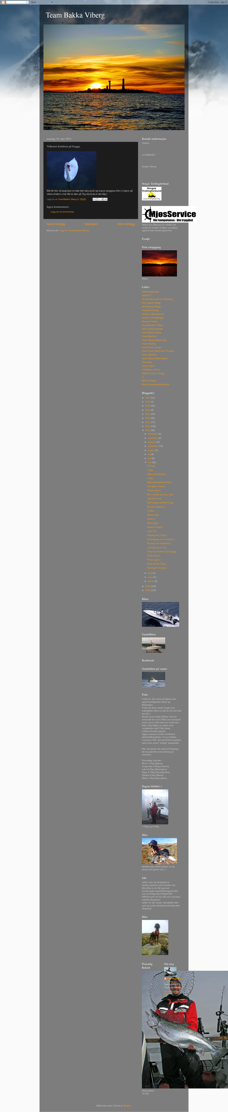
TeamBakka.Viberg (174, 980)
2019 (148, 402)
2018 (148, 406)
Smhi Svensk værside (152, 329)
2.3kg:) (150, 511)
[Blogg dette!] (97, 199)
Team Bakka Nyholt (151, 332)
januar (151, 581)
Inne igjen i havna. (156, 486)
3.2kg (150, 478)
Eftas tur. (151, 519)
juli (149, 454)
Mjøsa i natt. (153, 515)
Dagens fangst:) (155, 527)
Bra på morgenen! (156, 507)
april (150, 573)
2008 (148, 590)
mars (150, 577)
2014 (148, 414)
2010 (148, 430)
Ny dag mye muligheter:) (159, 543)
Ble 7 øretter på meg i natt (160, 494)
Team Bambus (149, 336)
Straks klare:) (153, 555)
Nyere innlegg (56, 224)
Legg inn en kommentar (62, 212)
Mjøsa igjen (153, 523)
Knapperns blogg (150, 310)
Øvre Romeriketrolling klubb (155, 384)
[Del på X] (100, 199)
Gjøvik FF (147, 295)
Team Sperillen (149, 355)
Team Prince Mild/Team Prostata (158, 351)
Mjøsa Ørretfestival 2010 (159, 482)
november (153, 438)
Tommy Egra (148, 366)
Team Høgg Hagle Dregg (154, 340)
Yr (143, 377)
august (151, 450)
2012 (148, 422)
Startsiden (91, 224)
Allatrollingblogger (150, 292)
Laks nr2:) (152, 531)
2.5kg (150, 470)
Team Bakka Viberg (75, 15)
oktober (152, 442)
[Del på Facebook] (103, 199)
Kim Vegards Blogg (151, 303)
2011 (148, 426)
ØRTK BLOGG (149, 381)
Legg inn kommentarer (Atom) (74, 230)
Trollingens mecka (151, 369)
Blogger (127, 1106)
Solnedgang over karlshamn (161, 539)
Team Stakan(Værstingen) (155, 358)
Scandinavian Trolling (152, 325)
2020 (148, 398)
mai (150, 462)
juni (150, 458)
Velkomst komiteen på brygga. (162, 551)
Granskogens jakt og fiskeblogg (157, 299)
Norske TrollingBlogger (153, 318)
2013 (148, 418)
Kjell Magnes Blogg (151, 306)
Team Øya (147, 362)
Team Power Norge (151, 347)
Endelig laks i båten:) (157, 535)
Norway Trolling (149, 321)
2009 (148, 586)
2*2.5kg (151, 466)
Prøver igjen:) (154, 490)
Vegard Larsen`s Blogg (153, 373)
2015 (148, 410)
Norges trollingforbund (153, 314)
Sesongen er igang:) (157, 568)
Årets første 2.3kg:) (156, 564)
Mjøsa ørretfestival (156, 474)
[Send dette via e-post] (94, 199)
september (153, 446)
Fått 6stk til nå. (154, 498)
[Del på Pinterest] (105, 199)
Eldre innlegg (126, 224)
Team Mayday (149, 344)
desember (153, 434)
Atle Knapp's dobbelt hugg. (160, 502)
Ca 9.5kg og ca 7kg (156, 547)
